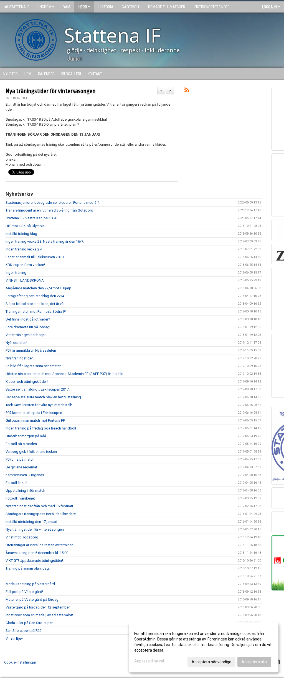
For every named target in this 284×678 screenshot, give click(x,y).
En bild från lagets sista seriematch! (34, 366)
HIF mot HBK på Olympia (25, 226)
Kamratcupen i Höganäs (25, 475)
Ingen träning (16, 272)
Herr (82, 7)
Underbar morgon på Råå (26, 436)
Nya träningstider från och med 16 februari (39, 506)
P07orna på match (20, 459)
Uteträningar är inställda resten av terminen (39, 545)
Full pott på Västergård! (24, 592)
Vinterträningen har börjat (26, 335)
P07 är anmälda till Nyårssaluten (31, 350)
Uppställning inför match (25, 490)
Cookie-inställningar (20, 662)
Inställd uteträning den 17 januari (31, 522)
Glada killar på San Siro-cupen (30, 623)
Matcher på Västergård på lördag (32, 599)
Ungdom (44, 7)
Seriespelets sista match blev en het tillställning (43, 397)
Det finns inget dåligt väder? (28, 319)
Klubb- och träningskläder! (27, 381)
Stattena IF (18, 7)
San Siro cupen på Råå (24, 631)
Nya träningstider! (20, 358)
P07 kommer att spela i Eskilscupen (34, 413)
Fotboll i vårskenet (20, 498)
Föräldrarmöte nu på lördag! (28, 327)
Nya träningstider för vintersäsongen (51, 91)
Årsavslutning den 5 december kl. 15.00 (37, 553)
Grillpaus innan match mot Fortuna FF (35, 420)
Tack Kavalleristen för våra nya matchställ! (39, 405)
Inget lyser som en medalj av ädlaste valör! (39, 615)
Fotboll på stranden (21, 444)
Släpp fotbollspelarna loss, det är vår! (35, 304)
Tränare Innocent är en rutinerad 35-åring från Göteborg (49, 210)
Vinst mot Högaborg (22, 537)
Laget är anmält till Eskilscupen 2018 (35, 257)
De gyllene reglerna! (21, 467)
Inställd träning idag (21, 234)
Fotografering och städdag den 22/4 (35, 296)
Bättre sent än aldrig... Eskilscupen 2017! (38, 389)
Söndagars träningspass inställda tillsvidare (41, 514)
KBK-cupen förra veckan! (25, 265)
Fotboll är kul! (16, 483)
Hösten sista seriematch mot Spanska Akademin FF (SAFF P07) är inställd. (65, 374)
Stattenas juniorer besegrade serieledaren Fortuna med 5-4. (53, 202)
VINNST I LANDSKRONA (25, 280)
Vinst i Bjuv (14, 638)
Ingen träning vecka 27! (24, 249)
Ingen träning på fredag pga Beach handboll (41, 428)
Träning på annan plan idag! (28, 568)
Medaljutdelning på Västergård (30, 584)
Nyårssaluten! (16, 343)
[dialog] (203, 647)
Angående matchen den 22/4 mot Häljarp (38, 288)
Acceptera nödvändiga (211, 662)
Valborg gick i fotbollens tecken (31, 451)
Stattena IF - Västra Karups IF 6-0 (31, 218)
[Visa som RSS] (186, 91)
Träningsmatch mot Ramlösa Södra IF (36, 311)
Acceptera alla (254, 662)
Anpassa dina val (149, 661)
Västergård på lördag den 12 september (38, 607)
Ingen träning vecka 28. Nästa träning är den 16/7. (45, 241)
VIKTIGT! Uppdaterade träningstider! (34, 560)
